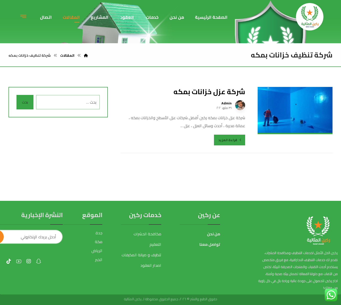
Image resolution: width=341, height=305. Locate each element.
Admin (226, 103)
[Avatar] (240, 105)
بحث (25, 102)
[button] (23, 16)
